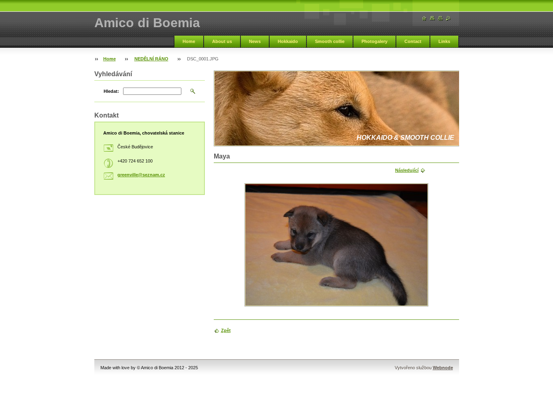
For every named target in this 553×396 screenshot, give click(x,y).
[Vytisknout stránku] (440, 18)
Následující (407, 170)
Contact (412, 41)
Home (189, 41)
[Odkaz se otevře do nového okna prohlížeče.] (336, 244)
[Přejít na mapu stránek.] (432, 18)
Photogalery (374, 41)
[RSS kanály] (448, 18)
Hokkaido (288, 41)
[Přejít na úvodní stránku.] (424, 18)
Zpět (226, 330)
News (255, 41)
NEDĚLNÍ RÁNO (151, 58)
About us (222, 41)
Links (444, 41)
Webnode (443, 367)
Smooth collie (330, 41)
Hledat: (111, 91)
